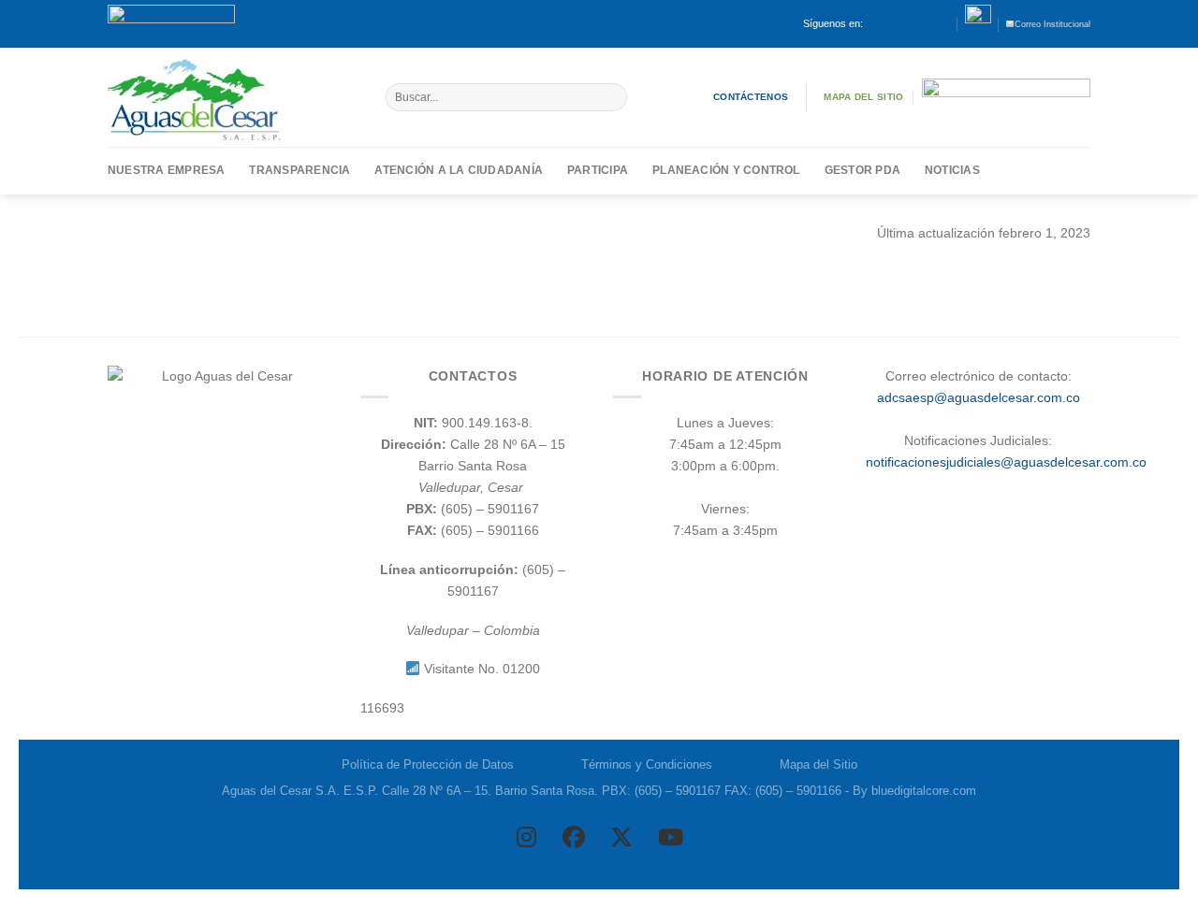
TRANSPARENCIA (299, 170)
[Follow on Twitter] (910, 23)
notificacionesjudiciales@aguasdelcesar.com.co (1006, 461)
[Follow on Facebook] (878, 23)
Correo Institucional (1052, 24)
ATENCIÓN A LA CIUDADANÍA (458, 170)
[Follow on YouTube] (943, 23)
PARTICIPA (597, 170)
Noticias (952, 170)
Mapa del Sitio (818, 764)
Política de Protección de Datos (428, 764)
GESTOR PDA (862, 170)
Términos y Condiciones (646, 764)
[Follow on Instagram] (894, 23)
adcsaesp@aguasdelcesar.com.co (978, 397)
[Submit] (612, 97)
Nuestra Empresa (166, 170)
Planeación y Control (726, 170)
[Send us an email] (927, 23)
